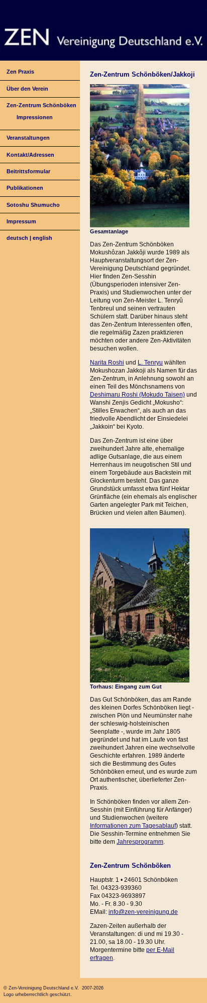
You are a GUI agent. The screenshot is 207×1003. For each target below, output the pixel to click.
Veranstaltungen (28, 138)
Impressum (21, 221)
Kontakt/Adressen (30, 155)
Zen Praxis (20, 72)
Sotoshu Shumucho (33, 205)
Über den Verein (27, 89)
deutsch (17, 238)
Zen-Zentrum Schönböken (41, 105)
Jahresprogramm (140, 841)
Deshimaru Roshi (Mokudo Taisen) (137, 394)
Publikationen (25, 188)
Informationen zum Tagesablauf (133, 825)
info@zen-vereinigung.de (143, 911)
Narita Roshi (107, 362)
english (42, 238)
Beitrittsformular (28, 171)
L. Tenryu (150, 362)
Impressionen (35, 117)
